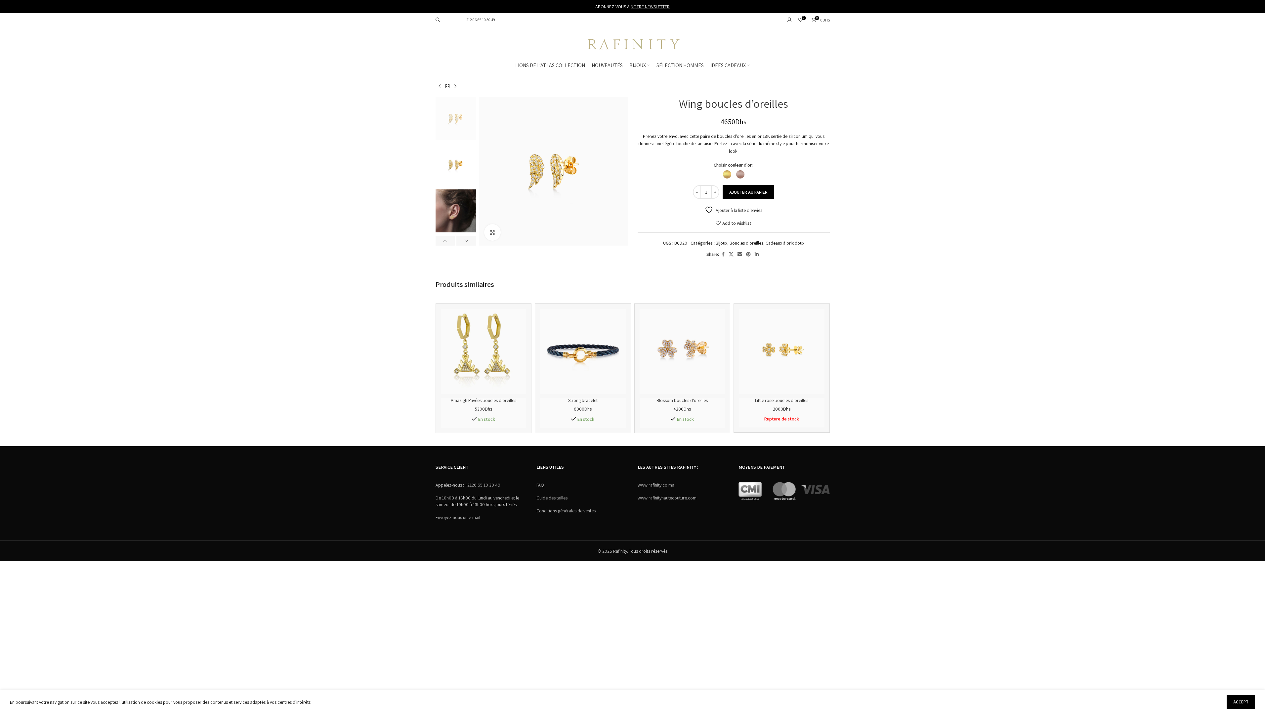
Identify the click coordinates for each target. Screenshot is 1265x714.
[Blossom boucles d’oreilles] (682, 351)
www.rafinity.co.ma (656, 485)
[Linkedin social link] (757, 254)
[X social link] (731, 254)
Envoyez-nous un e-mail (458, 517)
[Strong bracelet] (583, 351)
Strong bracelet (583, 400)
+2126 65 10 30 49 (482, 485)
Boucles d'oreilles (746, 243)
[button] (445, 241)
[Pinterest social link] (748, 254)
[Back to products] (447, 87)
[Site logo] (632, 43)
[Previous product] (439, 87)
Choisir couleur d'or (733, 165)
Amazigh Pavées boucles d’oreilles (483, 400)
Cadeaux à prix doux (785, 243)
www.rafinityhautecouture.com (667, 498)
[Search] (437, 19)
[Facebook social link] (723, 254)
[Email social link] (740, 254)
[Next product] (455, 87)
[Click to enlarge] (492, 232)
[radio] (727, 174)
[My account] (789, 19)
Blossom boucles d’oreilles (682, 400)
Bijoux (721, 243)
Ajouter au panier (748, 192)
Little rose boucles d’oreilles (781, 400)
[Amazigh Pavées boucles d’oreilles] (484, 351)
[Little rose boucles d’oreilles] (781, 351)
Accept (1240, 702)
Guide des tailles (552, 498)
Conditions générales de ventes (566, 511)
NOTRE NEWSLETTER (650, 7)
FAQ (540, 485)
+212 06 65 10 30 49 (479, 19)
